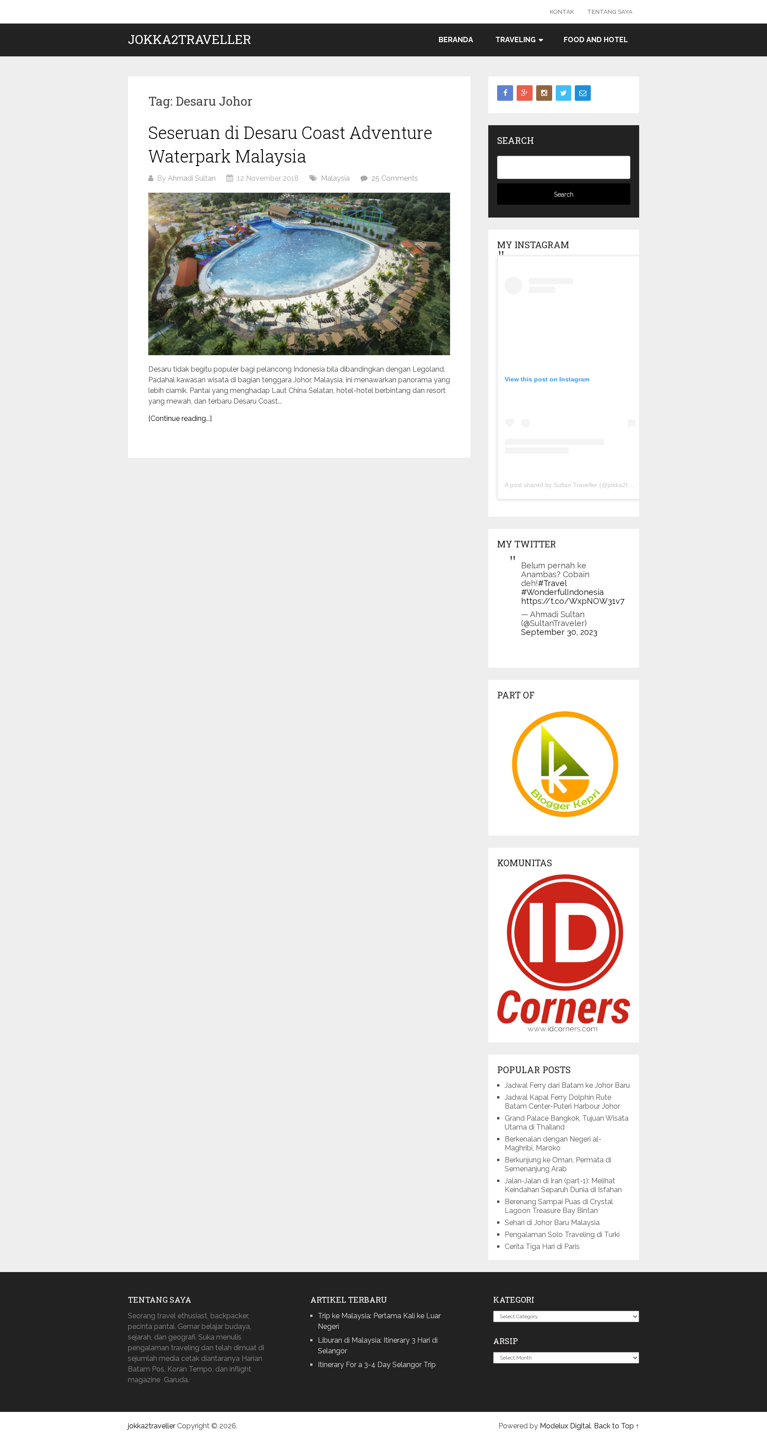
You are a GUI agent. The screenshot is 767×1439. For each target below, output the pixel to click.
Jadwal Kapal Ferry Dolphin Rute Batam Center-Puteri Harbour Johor (562, 1101)
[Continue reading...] (180, 418)
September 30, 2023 (559, 632)
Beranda (456, 40)
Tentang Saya (610, 11)
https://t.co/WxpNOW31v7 (573, 601)
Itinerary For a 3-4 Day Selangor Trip (377, 1364)
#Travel (552, 583)
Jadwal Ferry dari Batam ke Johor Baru (567, 1085)
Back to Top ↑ (616, 1426)
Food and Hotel (596, 40)
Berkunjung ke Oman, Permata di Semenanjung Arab (558, 1164)
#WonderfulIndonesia (562, 592)
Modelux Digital (565, 1426)
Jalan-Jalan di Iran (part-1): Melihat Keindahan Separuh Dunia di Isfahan (563, 1185)
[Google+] (525, 93)
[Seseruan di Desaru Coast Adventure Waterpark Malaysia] (299, 274)
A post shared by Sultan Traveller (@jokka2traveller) (578, 484)
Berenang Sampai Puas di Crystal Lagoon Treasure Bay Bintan (559, 1206)
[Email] (583, 93)
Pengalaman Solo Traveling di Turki (562, 1234)
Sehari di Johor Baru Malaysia (552, 1222)
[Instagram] (544, 93)
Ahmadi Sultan (192, 178)
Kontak (562, 11)
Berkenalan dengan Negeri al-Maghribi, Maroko (553, 1143)
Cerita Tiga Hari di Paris (542, 1246)
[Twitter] (564, 93)
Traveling (515, 40)
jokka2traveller (189, 39)
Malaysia (335, 178)
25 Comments (395, 178)
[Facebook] (505, 93)
